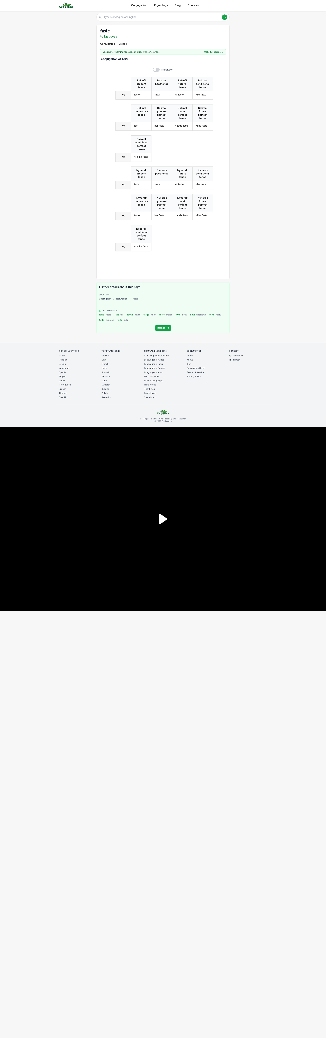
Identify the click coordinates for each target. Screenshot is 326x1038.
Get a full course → (213, 52)
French (62, 389)
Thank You (149, 389)
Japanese (64, 368)
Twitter (236, 359)
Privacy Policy (194, 376)
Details (123, 43)
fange (133, 314)
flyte (181, 314)
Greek (62, 355)
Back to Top (163, 328)
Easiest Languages (153, 380)
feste (165, 314)
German (63, 393)
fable (105, 314)
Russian (63, 359)
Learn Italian (150, 393)
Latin (104, 359)
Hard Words (150, 384)
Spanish (63, 372)
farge (149, 314)
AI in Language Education (156, 355)
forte (215, 314)
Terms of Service (195, 372)
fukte (106, 320)
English (62, 376)
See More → (150, 397)
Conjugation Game (196, 368)
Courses (193, 5)
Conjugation (139, 5)
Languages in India (153, 364)
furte (122, 320)
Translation (167, 69)
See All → (64, 397)
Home (190, 355)
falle (119, 314)
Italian (104, 368)
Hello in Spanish (152, 376)
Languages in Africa (154, 359)
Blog (178, 5)
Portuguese (65, 384)
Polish (105, 393)
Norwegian (121, 298)
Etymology (161, 5)
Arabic (62, 364)
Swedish (106, 384)
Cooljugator (105, 298)
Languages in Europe (154, 368)
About (190, 359)
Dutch (62, 380)
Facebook (238, 355)
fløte (198, 314)
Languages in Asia (153, 372)
